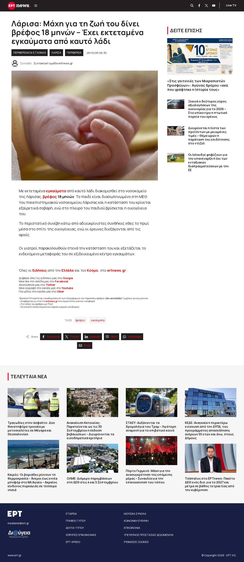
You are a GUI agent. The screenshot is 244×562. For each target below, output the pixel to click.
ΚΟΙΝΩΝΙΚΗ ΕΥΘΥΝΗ (136, 521)
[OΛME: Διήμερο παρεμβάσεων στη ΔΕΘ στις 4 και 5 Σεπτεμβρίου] (92, 458)
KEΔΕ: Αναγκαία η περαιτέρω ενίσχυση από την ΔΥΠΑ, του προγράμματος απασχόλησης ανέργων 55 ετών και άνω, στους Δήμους (209, 430)
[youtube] (214, 6)
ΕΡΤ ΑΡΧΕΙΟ (73, 542)
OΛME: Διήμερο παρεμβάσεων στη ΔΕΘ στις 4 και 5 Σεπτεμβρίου (92, 480)
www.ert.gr (14, 555)
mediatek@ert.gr (18, 523)
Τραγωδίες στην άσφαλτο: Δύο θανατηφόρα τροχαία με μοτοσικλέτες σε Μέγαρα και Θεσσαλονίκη (31, 428)
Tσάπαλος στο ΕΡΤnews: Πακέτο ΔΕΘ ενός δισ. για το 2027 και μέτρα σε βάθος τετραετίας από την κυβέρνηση (210, 484)
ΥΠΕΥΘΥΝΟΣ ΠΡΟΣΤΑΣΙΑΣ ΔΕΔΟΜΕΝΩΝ (148, 535)
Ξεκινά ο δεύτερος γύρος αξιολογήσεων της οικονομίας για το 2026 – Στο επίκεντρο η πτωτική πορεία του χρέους (207, 109)
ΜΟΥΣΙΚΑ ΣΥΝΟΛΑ (135, 513)
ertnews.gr (51, 301)
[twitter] (206, 6)
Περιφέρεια (74, 53)
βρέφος (50, 196)
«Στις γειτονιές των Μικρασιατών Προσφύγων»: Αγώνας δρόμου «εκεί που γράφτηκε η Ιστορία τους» (197, 85)
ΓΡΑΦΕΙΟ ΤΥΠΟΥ (76, 521)
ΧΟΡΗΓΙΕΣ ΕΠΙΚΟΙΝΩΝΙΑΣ (81, 535)
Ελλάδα (68, 270)
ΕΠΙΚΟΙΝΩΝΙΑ (132, 528)
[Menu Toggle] (35, 5)
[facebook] (199, 6)
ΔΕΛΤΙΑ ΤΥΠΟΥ (75, 528)
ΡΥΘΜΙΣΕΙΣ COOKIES (136, 542)
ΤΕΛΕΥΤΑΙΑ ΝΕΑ (28, 376)
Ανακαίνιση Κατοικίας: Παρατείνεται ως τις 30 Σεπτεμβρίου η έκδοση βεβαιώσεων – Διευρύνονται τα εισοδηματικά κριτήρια (90, 430)
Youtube (67, 288)
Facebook (61, 281)
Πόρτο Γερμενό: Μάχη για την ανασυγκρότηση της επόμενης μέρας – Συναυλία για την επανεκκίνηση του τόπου (149, 476)
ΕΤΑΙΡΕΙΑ (71, 513)
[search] (192, 6)
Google (68, 278)
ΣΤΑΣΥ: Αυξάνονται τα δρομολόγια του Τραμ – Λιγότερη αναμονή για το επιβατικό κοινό (151, 426)
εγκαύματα (56, 190)
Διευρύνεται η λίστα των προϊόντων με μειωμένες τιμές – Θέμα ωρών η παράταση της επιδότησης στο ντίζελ (209, 135)
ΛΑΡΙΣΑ (56, 53)
